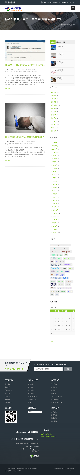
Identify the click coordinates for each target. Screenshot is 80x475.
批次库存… (60, 54)
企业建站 (53, 92)
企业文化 (54, 387)
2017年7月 (54, 191)
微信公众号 (54, 105)
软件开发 (53, 131)
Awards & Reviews (57, 396)
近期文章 (58, 42)
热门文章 (53, 42)
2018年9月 (54, 155)
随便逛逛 (54, 421)
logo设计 (59, 248)
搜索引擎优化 (56, 278)
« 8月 (51, 341)
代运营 (30, 402)
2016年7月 (54, 220)
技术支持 (71, 2)
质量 (57, 291)
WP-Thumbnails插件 (14, 72)
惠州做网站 (60, 271)
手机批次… (60, 62)
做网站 (53, 258)
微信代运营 (8, 402)
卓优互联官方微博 (46, 434)
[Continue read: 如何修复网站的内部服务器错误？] (25, 133)
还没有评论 (34, 72)
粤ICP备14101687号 (11, 468)
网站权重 (68, 284)
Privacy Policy (70, 468)
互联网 (53, 255)
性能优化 (71, 268)
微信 (62, 261)
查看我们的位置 (34, 451)
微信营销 (64, 268)
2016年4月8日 (10, 141)
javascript (67, 245)
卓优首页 (63, 25)
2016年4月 (54, 229)
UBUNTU (55, 251)
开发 (57, 261)
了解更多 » (8, 88)
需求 (57, 294)
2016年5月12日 (10, 69)
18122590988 (47, 2)
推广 (52, 275)
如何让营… (60, 70)
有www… (60, 46)
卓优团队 (54, 393)
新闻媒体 (53, 115)
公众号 (59, 258)
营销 (52, 291)
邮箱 (56, 2)
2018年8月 (54, 159)
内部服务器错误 (15, 144)
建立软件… (60, 78)
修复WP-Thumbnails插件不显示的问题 (25, 65)
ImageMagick (59, 245)
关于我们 (54, 384)
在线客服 (63, 2)
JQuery (53, 248)
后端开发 (34, 69)
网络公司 (53, 288)
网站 (21, 144)
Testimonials (55, 399)
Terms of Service (59, 468)
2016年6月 (54, 223)
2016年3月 (54, 232)
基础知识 (54, 418)
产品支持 (54, 412)
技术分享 (53, 112)
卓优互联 (66, 258)
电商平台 (7, 387)
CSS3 (52, 245)
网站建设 (61, 284)
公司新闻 (53, 95)
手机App (53, 108)
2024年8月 (54, 143)
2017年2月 (54, 203)
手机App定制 (32, 399)
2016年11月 (54, 213)
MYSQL (66, 248)
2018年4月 (54, 168)
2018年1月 (54, 178)
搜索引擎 (60, 274)
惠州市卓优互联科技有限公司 (25, 439)
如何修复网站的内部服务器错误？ (25, 137)
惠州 (53, 271)
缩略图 (24, 72)
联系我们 (54, 415)
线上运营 (53, 121)
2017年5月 (54, 197)
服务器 (65, 278)
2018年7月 (54, 162)
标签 (64, 42)
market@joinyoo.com (32, 449)
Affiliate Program (56, 402)
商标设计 (7, 396)
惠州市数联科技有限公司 (48, 436)
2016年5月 (54, 226)
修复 (21, 72)
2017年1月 (54, 207)
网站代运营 (8, 399)
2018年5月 (54, 165)
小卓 (23, 69)
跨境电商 (63, 291)
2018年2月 (54, 175)
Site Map (72, 471)
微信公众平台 (55, 268)
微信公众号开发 (68, 264)
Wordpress (66, 251)
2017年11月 (54, 181)
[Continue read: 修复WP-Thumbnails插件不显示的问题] (25, 60)
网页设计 (53, 124)
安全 (72, 258)
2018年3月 (54, 171)
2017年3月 (54, 200)
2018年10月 (54, 152)
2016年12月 (54, 210)
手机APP (7, 393)
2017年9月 (54, 184)
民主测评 (60, 281)
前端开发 (53, 99)
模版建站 (53, 281)
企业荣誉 (54, 390)
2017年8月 (54, 187)
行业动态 (53, 128)
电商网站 (53, 118)
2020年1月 (54, 149)
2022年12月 (54, 146)
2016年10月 (54, 216)
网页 (59, 288)
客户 (52, 261)
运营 (52, 294)
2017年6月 (54, 194)
